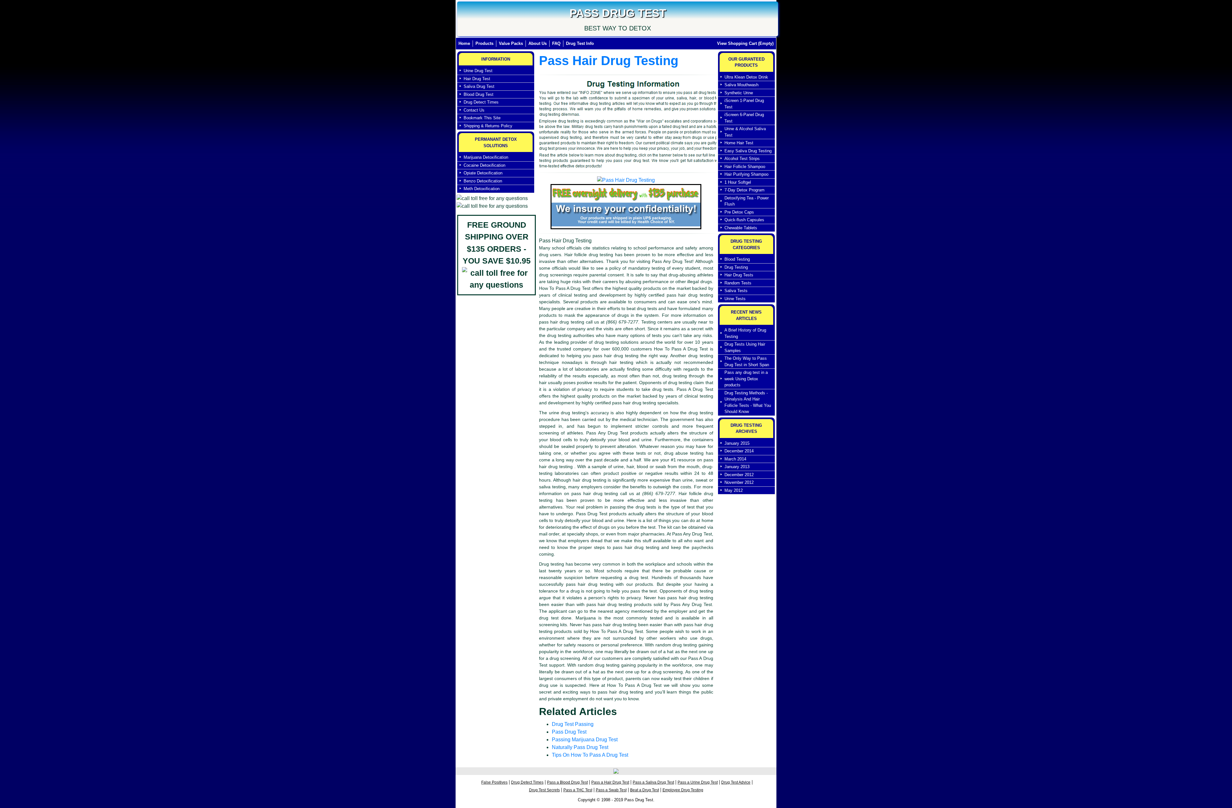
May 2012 (733, 490)
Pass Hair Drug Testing (608, 61)
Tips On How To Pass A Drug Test (590, 755)
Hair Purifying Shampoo (746, 174)
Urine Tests (735, 298)
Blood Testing (737, 259)
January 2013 (736, 466)
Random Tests (737, 283)
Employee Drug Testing (683, 790)
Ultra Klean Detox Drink (746, 77)
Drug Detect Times (481, 102)
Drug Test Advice (735, 782)
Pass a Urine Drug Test (698, 782)
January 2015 (736, 443)
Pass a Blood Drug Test (567, 782)
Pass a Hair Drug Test (610, 782)
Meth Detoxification (482, 188)
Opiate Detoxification (483, 173)
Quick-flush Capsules (744, 219)
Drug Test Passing (573, 724)
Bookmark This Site (482, 117)
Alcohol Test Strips (742, 158)
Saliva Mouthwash (741, 84)
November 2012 (739, 482)
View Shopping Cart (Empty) (745, 43)
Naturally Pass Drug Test (580, 747)
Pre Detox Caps (739, 212)
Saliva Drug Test (479, 86)
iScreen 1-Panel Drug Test (744, 103)
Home (465, 43)
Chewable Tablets (740, 227)
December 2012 (739, 474)
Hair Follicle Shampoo (744, 166)
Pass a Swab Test (611, 790)
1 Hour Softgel (737, 182)
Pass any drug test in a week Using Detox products (746, 378)
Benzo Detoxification (483, 181)
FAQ (556, 43)
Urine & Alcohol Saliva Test (745, 132)
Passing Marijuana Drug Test (585, 739)
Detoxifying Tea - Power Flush (746, 201)
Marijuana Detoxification (486, 157)
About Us (537, 43)
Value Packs (511, 43)
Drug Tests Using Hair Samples (744, 347)
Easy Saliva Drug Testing (748, 150)
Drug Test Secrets (544, 790)
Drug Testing (736, 267)
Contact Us (474, 110)
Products (484, 43)
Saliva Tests (736, 290)
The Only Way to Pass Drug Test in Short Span (746, 361)
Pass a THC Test (577, 790)
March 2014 (735, 459)
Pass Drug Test (569, 732)
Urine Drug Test (478, 70)
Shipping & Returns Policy (488, 125)
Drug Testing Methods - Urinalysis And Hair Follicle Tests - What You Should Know (747, 402)
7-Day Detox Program (744, 190)
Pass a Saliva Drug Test (653, 782)
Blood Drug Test (478, 94)
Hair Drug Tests (738, 275)
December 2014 (739, 451)
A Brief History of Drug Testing (745, 333)
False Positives (494, 782)
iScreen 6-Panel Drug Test (744, 117)
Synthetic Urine (738, 92)
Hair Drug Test (477, 78)
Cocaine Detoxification (484, 165)
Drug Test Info (580, 43)
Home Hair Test (738, 142)
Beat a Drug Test (644, 790)
